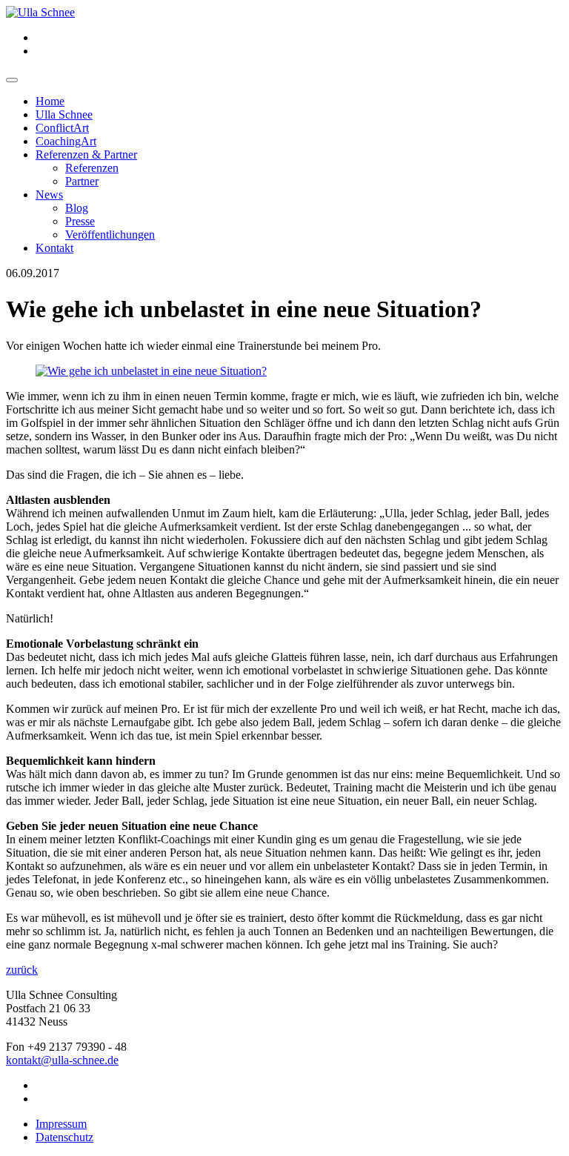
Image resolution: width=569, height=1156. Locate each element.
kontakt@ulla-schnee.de (62, 1060)
